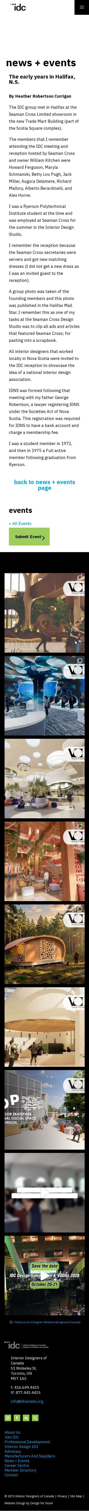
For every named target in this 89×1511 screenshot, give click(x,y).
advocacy (13, 1451)
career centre (17, 1465)
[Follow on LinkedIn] (26, 1418)
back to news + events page (44, 484)
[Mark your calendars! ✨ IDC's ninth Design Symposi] (45, 1275)
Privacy (62, 1496)
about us (12, 1432)
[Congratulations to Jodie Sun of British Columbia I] (45, 778)
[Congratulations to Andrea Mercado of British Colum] (45, 695)
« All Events (20, 523)
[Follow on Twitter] (35, 1418)
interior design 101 (21, 1446)
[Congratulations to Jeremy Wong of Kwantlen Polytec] (45, 1027)
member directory (20, 1470)
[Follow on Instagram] (8, 1418)
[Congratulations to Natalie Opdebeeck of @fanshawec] (45, 1110)
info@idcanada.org (27, 1401)
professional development (27, 1441)
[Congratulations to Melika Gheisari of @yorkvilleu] (45, 944)
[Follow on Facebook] (17, 1418)
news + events (17, 1460)
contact (11, 1475)
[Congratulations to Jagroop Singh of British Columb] (45, 613)
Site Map (76, 1496)
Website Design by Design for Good (29, 1503)
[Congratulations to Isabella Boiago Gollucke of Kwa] (45, 861)
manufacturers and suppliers (30, 1456)
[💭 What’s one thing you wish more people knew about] (45, 1192)
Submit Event (28, 536)
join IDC (12, 1437)
